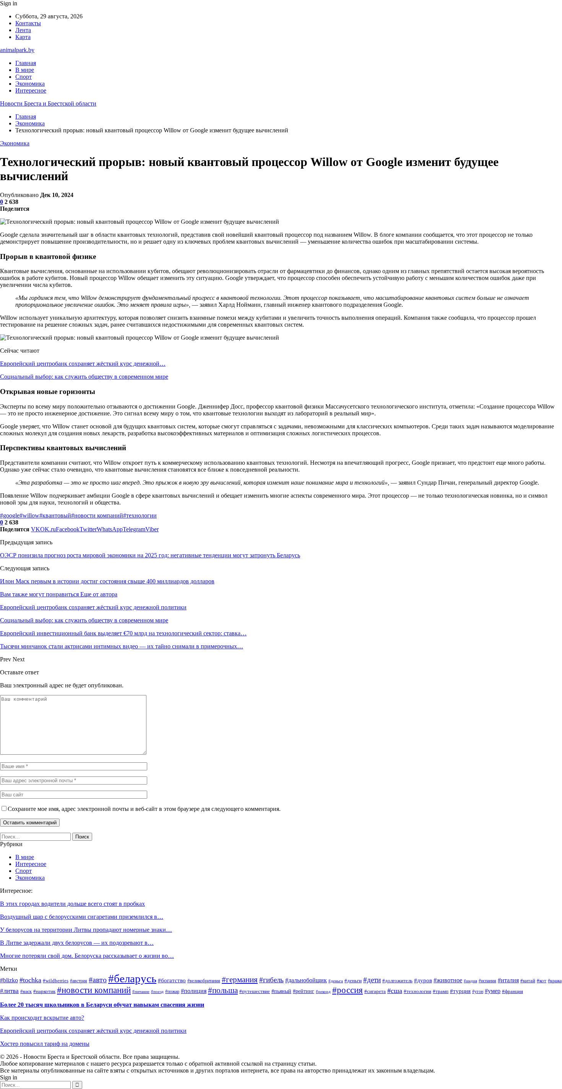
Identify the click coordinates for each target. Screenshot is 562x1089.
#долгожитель (397, 980)
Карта (23, 37)
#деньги (353, 980)
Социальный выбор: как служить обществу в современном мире (84, 376)
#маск (26, 991)
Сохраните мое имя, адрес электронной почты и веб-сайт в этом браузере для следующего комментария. (144, 809)
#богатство (172, 980)
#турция (460, 991)
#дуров (423, 980)
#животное (448, 980)
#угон (477, 991)
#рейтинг (303, 991)
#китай (527, 980)
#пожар (172, 991)
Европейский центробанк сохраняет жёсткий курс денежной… (83, 363)
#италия (508, 980)
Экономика (30, 83)
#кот (541, 980)
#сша (394, 991)
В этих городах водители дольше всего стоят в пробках (72, 903)
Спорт (23, 76)
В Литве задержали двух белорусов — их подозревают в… (77, 942)
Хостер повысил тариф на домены (44, 1043)
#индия (470, 981)
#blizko (9, 980)
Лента (23, 30)
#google (9, 515)
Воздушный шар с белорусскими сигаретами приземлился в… (81, 916)
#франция (512, 991)
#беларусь (132, 978)
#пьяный (281, 991)
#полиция (193, 991)
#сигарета (375, 991)
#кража (555, 980)
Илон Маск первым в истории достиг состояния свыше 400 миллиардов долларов (107, 581)
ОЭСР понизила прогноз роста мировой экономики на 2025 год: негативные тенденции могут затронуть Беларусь (150, 555)
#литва (9, 991)
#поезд (157, 992)
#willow (29, 515)
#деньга (335, 981)
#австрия (78, 980)
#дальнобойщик (306, 980)
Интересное (30, 90)
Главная (25, 63)
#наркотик (44, 991)
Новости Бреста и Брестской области (48, 103)
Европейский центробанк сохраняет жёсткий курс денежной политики (93, 1030)
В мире (24, 70)
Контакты (28, 23)
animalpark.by (17, 50)
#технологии (140, 515)
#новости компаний (97, 515)
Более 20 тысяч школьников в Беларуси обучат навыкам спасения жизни (102, 1004)
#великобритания (203, 980)
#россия (347, 990)
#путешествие (254, 991)
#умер (492, 991)
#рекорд (323, 992)
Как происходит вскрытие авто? (42, 1017)
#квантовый (55, 515)
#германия (240, 979)
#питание (140, 992)
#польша (223, 990)
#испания (487, 980)
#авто (98, 980)
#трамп (440, 991)
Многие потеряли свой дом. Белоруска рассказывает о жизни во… (87, 955)
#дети (372, 980)
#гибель (271, 980)
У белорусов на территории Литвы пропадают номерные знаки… (86, 929)
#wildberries (55, 980)
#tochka (30, 980)
